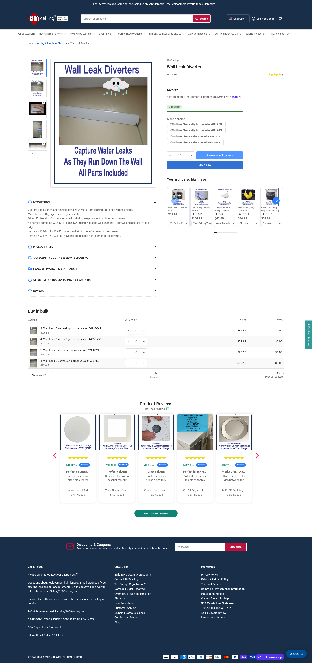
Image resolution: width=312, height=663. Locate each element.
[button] (276, 200)
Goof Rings (105, 34)
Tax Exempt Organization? (130, 584)
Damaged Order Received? (130, 589)
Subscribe (236, 547)
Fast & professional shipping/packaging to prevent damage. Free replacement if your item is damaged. (154, 4)
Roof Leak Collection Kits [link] (177, 209)
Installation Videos (212, 593)
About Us (120, 598)
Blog (117, 622)
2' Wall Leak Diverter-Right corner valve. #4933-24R (196, 124)
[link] (178, 197)
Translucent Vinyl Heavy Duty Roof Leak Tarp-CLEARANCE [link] (224, 209)
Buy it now (205, 165)
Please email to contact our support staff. (53, 574)
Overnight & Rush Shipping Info (132, 593)
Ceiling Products (255, 34)
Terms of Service (211, 584)
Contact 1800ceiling (126, 579)
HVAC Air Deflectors (81, 34)
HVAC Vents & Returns (51, 34)
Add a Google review (213, 613)
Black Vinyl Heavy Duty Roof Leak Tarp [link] (270, 209)
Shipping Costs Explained (129, 613)
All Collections (26, 34)
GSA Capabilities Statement (44, 627)
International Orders (213, 617)
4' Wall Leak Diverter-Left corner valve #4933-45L (195, 142)
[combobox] (146, 18)
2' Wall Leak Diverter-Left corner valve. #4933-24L (195, 136)
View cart (38, 375)
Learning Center (280, 34)
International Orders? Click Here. (47, 635)
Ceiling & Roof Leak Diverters (52, 43)
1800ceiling (173, 60)
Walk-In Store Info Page (215, 598)
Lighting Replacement (226, 34)
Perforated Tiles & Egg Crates (165, 34)
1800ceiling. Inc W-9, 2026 (216, 608)
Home (31, 43)
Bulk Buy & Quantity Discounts (132, 574)
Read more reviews (156, 513)
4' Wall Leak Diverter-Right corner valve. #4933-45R (196, 130)
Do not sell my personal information (223, 589)
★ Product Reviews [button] (308, 334)
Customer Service (125, 608)
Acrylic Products (197, 34)
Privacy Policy (209, 574)
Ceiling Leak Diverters (130, 34)
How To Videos (123, 603)
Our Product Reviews (126, 617)
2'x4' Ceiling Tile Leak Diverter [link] (201, 209)
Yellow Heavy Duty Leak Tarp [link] (246, 209)
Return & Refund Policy (214, 579)
